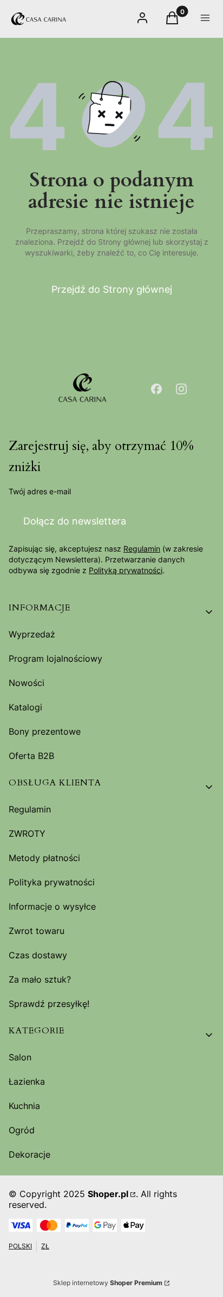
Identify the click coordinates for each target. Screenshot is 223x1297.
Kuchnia (24, 1105)
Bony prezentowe (45, 731)
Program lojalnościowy (55, 658)
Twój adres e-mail (40, 491)
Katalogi (25, 707)
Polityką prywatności (125, 570)
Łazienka (27, 1081)
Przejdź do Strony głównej (111, 289)
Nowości (26, 682)
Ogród (22, 1130)
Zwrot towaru (36, 930)
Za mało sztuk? (40, 979)
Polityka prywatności (52, 882)
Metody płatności (44, 857)
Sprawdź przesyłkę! (49, 1003)
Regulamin (141, 548)
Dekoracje (29, 1154)
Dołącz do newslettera (74, 521)
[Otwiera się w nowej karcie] (156, 389)
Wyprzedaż (32, 634)
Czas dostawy (38, 955)
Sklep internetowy (107, 1283)
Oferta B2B (31, 755)
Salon (20, 1057)
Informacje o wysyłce (52, 906)
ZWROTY (27, 833)
